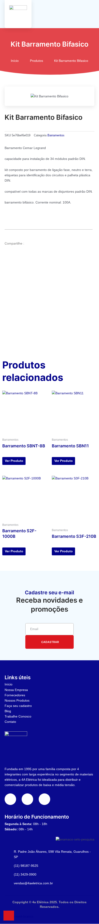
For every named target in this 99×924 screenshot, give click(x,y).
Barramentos (55, 135)
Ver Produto (14, 461)
